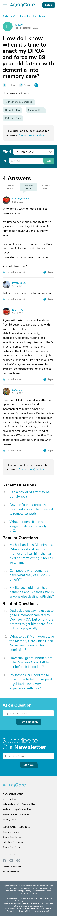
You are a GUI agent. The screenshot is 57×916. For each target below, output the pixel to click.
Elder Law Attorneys (13, 842)
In (4, 160)
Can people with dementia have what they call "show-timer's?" (30, 575)
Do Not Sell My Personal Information (36, 911)
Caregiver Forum (11, 832)
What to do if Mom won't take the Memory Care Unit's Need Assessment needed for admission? (32, 643)
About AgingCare (11, 871)
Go (49, 161)
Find (7, 152)
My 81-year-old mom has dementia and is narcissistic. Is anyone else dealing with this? (32, 592)
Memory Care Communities (16, 814)
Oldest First (46, 187)
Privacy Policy (12, 911)
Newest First (28, 187)
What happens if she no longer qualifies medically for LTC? (31, 526)
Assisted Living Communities (17, 809)
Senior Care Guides (12, 837)
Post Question (28, 722)
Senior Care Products (13, 847)
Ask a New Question (32, 135)
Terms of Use (45, 908)
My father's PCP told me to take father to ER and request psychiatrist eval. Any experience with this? (31, 681)
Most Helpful (11, 187)
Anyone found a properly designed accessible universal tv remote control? (31, 509)
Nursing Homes (10, 819)
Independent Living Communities (19, 804)
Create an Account (12, 866)
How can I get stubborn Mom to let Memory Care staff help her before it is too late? (31, 662)
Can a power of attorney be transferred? (30, 494)
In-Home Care (9, 799)
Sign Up (28, 765)
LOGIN (48, 4)
